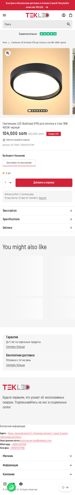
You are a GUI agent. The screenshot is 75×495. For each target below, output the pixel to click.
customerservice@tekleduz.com (36, 440)
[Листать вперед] (69, 81)
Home (5, 43)
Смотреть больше (15, 347)
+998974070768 (18, 444)
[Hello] (11, 487)
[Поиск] (68, 24)
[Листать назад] (5, 81)
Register (43, 198)
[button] (4, 15)
